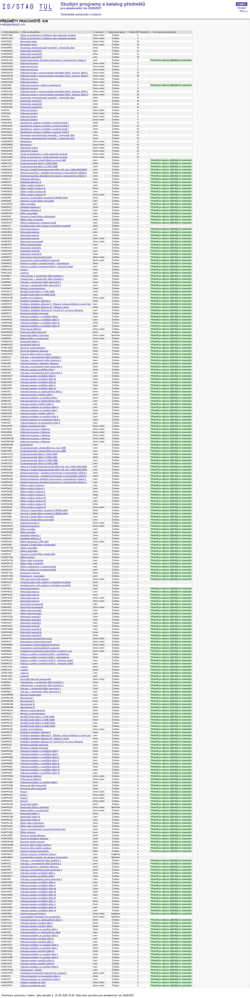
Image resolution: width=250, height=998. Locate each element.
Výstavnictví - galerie (31, 970)
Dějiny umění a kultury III (33, 191)
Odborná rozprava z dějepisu (35, 429)
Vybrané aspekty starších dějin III (37, 951)
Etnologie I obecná (30, 573)
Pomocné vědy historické (33, 332)
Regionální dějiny (29, 804)
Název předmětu (31, 32)
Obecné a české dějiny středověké (37, 216)
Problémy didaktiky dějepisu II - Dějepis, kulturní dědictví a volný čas (55, 304)
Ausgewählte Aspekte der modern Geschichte (44, 857)
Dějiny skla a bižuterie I (32, 823)
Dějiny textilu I (27, 557)
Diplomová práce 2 (29, 526)
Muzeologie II (27, 701)
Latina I (24, 269)
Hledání (242, 8)
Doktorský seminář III (31, 54)
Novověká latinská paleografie (35, 679)
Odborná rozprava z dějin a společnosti (40, 85)
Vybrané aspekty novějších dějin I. (37, 873)
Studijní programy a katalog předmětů (103, 4)
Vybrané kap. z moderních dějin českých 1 (41, 276)
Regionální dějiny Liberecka (34, 335)
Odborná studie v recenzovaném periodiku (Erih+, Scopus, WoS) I (54, 73)
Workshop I (26, 141)
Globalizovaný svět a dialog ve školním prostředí (45, 226)
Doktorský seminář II (30, 51)
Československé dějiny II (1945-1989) (39, 166)
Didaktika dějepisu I (30, 179)
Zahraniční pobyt (29, 148)
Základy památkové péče (33, 426)
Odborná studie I (29, 110)
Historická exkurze (29, 229)
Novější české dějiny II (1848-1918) (37, 294)
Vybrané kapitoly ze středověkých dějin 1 (41, 391)
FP (23, 24)
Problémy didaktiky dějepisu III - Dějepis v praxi (44, 307)
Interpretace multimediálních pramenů (40, 260)
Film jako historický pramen (34, 579)
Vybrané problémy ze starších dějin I (39, 398)
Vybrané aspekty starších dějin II (37, 404)
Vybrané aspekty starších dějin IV (37, 413)
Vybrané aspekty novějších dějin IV (38, 382)
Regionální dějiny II (30, 344)
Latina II (24, 273)
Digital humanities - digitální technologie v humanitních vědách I (53, 173)
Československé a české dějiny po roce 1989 (43, 160)
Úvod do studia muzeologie (34, 851)
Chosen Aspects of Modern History (38, 854)
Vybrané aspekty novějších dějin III (38, 379)
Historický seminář (29, 251)
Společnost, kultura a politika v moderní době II (44, 126)
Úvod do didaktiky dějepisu (34, 351)
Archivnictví (26, 445)
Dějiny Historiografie (30, 244)
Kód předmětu (11, 32)
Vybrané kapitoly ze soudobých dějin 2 (40, 423)
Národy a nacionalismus (32, 288)
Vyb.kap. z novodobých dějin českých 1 (40, 357)
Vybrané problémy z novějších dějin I (39, 316)
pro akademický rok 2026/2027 (81, 8)
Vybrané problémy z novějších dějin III (39, 323)
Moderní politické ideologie (34, 313)
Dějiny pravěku (28, 204)
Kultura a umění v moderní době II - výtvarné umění (46, 266)
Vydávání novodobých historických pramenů (43, 973)
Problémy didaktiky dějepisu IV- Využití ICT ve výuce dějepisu (51, 310)
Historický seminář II (30, 629)
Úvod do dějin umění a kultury (35, 354)
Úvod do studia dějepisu (33, 348)
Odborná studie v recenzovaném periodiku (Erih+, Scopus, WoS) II (54, 76)
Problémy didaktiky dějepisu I (35, 301)
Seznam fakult (11, 24)
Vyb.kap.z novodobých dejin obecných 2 (41, 373)
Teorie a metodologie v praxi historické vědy (43, 829)
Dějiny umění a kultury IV (33, 194)
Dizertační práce (28, 41)
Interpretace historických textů (36, 257)
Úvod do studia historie (32, 842)
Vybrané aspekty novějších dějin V (37, 385)
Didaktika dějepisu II (30, 182)
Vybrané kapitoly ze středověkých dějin (40, 401)
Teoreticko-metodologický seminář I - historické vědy (47, 48)
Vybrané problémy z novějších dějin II (39, 319)
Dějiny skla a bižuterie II (32, 826)
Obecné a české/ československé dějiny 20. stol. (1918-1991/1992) (53, 169)
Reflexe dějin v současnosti (34, 338)
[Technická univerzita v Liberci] (31, 7)
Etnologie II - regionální (32, 576)
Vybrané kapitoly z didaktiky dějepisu (39, 363)
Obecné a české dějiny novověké (37, 201)
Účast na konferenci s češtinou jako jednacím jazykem (48, 35)
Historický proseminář (31, 241)
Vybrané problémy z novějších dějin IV (40, 326)
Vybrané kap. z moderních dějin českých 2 (41, 279)
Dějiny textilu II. (28, 832)
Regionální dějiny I (29, 341)
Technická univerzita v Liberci (81, 14)
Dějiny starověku (29, 213)
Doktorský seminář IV (31, 57)
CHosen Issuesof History (33, 913)
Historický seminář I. (30, 248)
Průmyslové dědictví (30, 329)
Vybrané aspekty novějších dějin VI (38, 388)
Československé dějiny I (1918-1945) (38, 163)
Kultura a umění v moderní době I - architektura (44, 263)
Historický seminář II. (31, 254)
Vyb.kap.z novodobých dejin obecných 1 (41, 366)
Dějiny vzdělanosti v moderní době (38, 223)
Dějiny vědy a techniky (31, 219)
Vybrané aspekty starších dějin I (36, 394)
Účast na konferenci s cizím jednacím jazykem (44, 154)
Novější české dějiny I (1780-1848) (37, 291)
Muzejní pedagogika (30, 695)
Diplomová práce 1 (29, 523)
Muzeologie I (26, 698)
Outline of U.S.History (31, 298)
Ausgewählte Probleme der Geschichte (40, 917)
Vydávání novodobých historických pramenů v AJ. (46, 651)
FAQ (242, 11)
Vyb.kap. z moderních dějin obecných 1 (40, 282)
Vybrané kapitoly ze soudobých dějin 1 (40, 420)
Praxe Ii (24, 801)
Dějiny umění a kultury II (32, 188)
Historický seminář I (30, 616)
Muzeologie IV (27, 707)
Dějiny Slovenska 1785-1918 (34, 541)
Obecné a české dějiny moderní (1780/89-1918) (44, 198)
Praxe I (23, 792)
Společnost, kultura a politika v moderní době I (44, 123)
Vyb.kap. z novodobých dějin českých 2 (40, 360)
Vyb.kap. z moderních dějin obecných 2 (40, 285)
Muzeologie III (27, 704)
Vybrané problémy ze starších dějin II (39, 407)
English (242, 4)
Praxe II (24, 798)
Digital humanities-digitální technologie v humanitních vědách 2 (53, 60)
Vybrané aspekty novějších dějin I (37, 369)
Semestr (99, 32)
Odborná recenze (29, 63)
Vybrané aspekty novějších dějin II (37, 376)
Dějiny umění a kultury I (32, 185)
